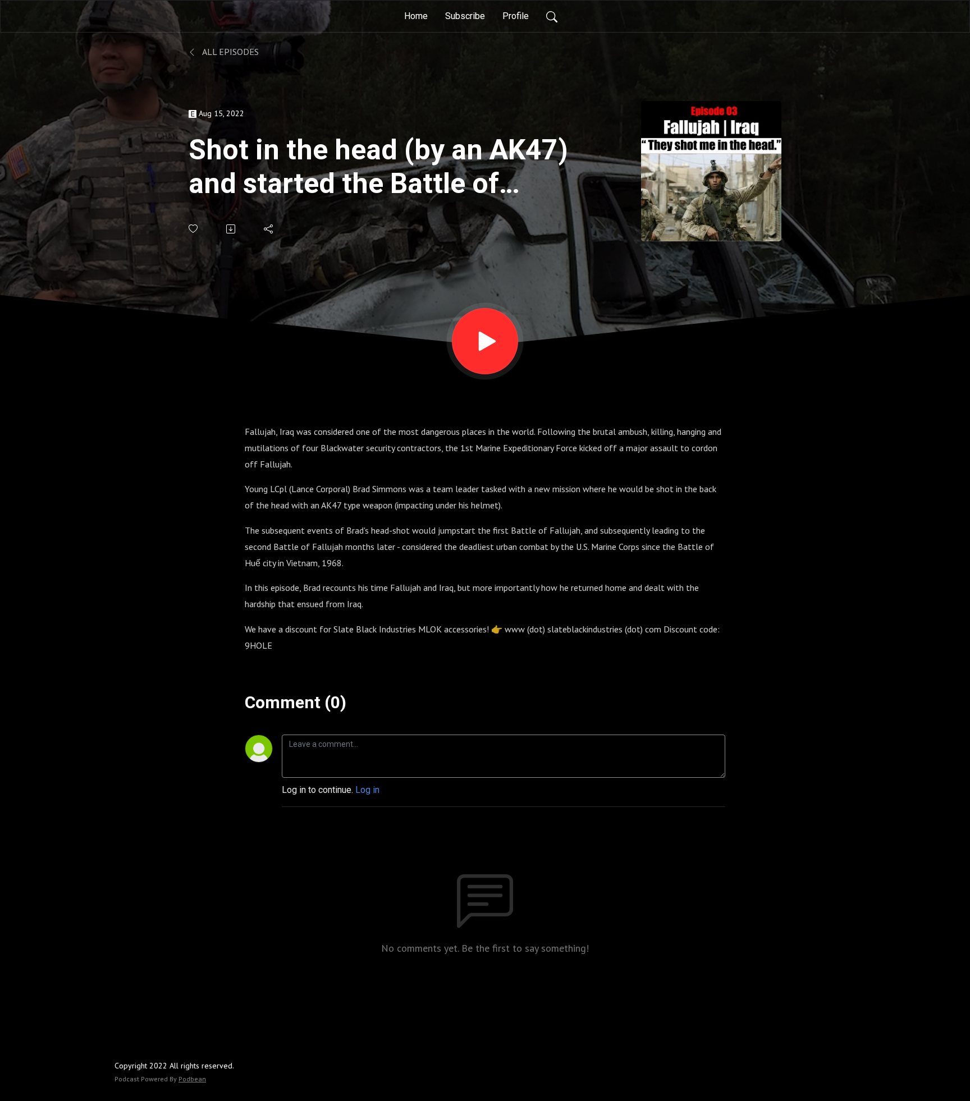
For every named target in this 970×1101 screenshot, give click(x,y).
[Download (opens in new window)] (231, 229)
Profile (515, 16)
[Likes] (193, 229)
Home (416, 16)
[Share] (269, 229)
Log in (367, 790)
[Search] (552, 16)
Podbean (192, 1079)
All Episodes (229, 51)
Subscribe (465, 16)
